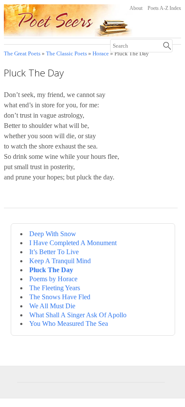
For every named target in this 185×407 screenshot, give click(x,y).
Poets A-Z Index (164, 8)
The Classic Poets (66, 54)
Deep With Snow (52, 233)
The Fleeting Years (54, 288)
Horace (100, 54)
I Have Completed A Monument (73, 242)
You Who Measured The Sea (68, 323)
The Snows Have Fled (59, 297)
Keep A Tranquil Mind (60, 260)
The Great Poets (22, 54)
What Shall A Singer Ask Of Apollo (77, 315)
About (136, 8)
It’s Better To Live (54, 251)
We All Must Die (52, 306)
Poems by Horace (53, 278)
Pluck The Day (51, 269)
